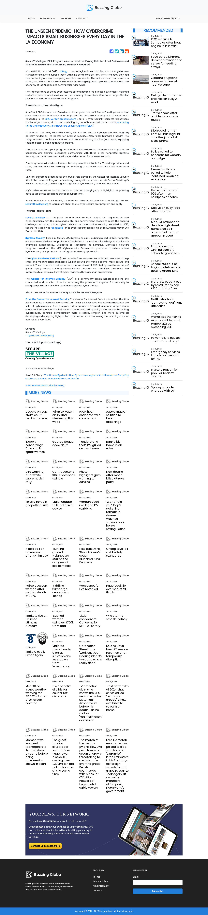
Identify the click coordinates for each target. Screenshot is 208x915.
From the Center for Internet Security (47, 299)
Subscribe (157, 891)
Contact (97, 890)
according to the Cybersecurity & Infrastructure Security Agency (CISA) (77, 124)
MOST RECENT (47, 18)
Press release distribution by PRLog (44, 385)
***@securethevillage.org (39, 335)
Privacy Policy (100, 881)
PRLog (63, 71)
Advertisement (101, 886)
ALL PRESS (66, 18)
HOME (31, 18)
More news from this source (63, 378)
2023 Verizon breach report (60, 119)
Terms (96, 876)
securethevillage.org (36, 204)
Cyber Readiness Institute (44, 258)
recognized (57, 227)
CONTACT (82, 18)
